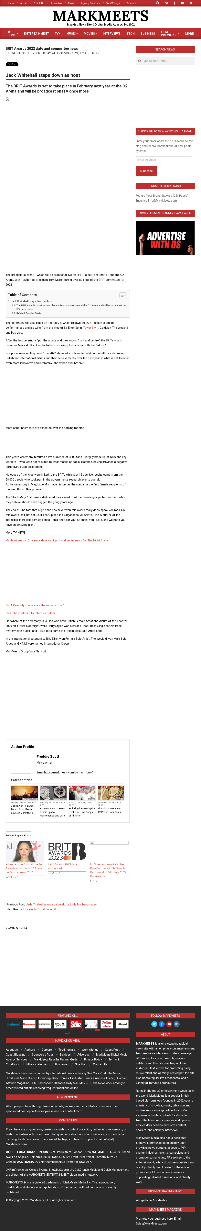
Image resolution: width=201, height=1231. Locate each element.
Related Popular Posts (28, 313)
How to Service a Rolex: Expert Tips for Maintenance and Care (52, 812)
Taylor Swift (91, 327)
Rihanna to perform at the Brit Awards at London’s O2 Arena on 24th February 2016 (24, 868)
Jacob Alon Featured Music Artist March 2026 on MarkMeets (22, 809)
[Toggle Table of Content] (121, 295)
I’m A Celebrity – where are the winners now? (35, 605)
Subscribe (146, 171)
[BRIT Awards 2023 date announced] (67, 852)
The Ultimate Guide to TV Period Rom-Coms (109, 810)
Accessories (60, 799)
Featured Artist (30, 799)
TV (97, 53)
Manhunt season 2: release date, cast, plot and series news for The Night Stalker (58, 540)
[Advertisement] (68, 396)
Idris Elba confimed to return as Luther (30, 613)
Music (91, 799)
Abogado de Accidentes (151, 1200)
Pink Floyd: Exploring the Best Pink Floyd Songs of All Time (82, 812)
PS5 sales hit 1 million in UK (38, 909)
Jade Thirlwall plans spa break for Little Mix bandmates (61, 904)
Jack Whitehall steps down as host (31, 301)
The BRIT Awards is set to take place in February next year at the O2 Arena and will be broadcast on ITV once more (71, 307)
